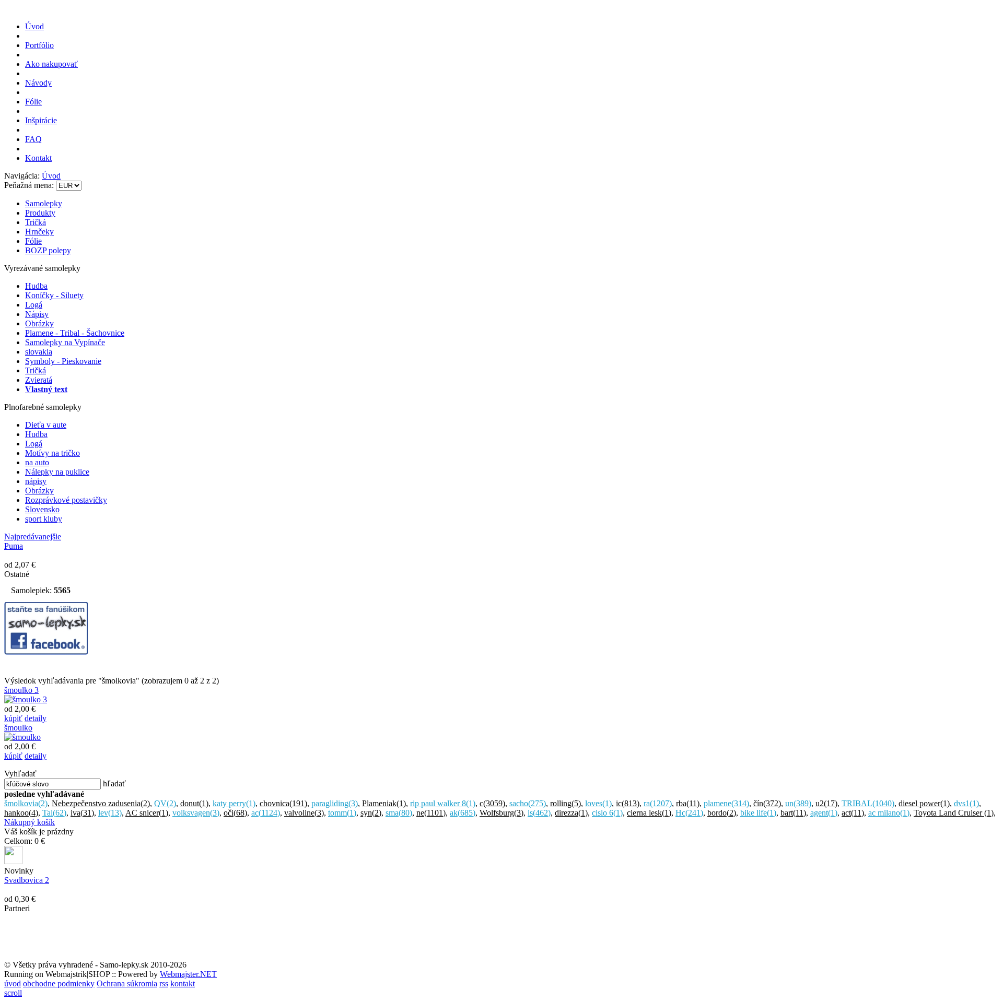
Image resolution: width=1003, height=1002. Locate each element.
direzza (571, 812)
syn (370, 812)
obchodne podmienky (59, 983)
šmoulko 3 (21, 690)
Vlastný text (46, 389)
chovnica (283, 803)
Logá (33, 304)
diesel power (924, 803)
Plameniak (384, 803)
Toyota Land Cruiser (954, 812)
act (853, 812)
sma (399, 812)
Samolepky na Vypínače (65, 342)
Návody (38, 82)
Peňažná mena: (30, 185)
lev (110, 812)
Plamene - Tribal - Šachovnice (74, 332)
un (798, 803)
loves (598, 803)
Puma (13, 545)
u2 (826, 803)
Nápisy (37, 314)
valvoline (304, 812)
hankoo (21, 812)
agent (823, 812)
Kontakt (38, 158)
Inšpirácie (41, 120)
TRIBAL (868, 803)
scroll (13, 992)
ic (627, 803)
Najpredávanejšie (32, 536)
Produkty (40, 212)
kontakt (182, 983)
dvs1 (966, 803)
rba (687, 803)
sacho (527, 803)
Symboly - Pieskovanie (63, 361)
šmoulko (18, 727)
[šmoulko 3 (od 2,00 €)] (25, 699)
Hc (689, 812)
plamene (726, 803)
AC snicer (146, 812)
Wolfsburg (501, 812)
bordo (721, 812)
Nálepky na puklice (57, 471)
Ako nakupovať (51, 64)
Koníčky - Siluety (54, 295)
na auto (37, 462)
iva (82, 812)
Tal (54, 812)
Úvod (34, 26)
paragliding (334, 803)
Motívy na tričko (52, 453)
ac (265, 812)
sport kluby (43, 518)
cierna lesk (649, 812)
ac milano (888, 812)
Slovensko (42, 509)
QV (165, 803)
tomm (342, 812)
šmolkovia (26, 803)
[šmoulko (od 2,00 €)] (22, 737)
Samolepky (43, 203)
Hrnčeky (39, 231)
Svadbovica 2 (26, 880)
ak (462, 812)
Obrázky (39, 323)
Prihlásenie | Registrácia (959, 167)
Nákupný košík (29, 822)
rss (163, 983)
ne (431, 812)
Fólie (33, 101)
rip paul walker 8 (442, 803)
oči (235, 812)
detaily (35, 718)
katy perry (234, 803)
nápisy (35, 481)
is (539, 812)
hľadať (114, 783)
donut (194, 803)
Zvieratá (38, 379)
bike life (758, 812)
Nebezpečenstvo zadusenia (101, 803)
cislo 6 (607, 812)
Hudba (36, 285)
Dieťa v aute (45, 424)
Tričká (35, 222)
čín (767, 803)
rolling (565, 803)
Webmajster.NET (188, 974)
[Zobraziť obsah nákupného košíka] (13, 861)
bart (793, 812)
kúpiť (13, 718)
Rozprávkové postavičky (66, 500)
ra (658, 803)
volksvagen (195, 812)
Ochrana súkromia (127, 983)
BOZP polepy (48, 250)
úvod (12, 983)
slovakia (38, 351)
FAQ (33, 139)
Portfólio (39, 45)
